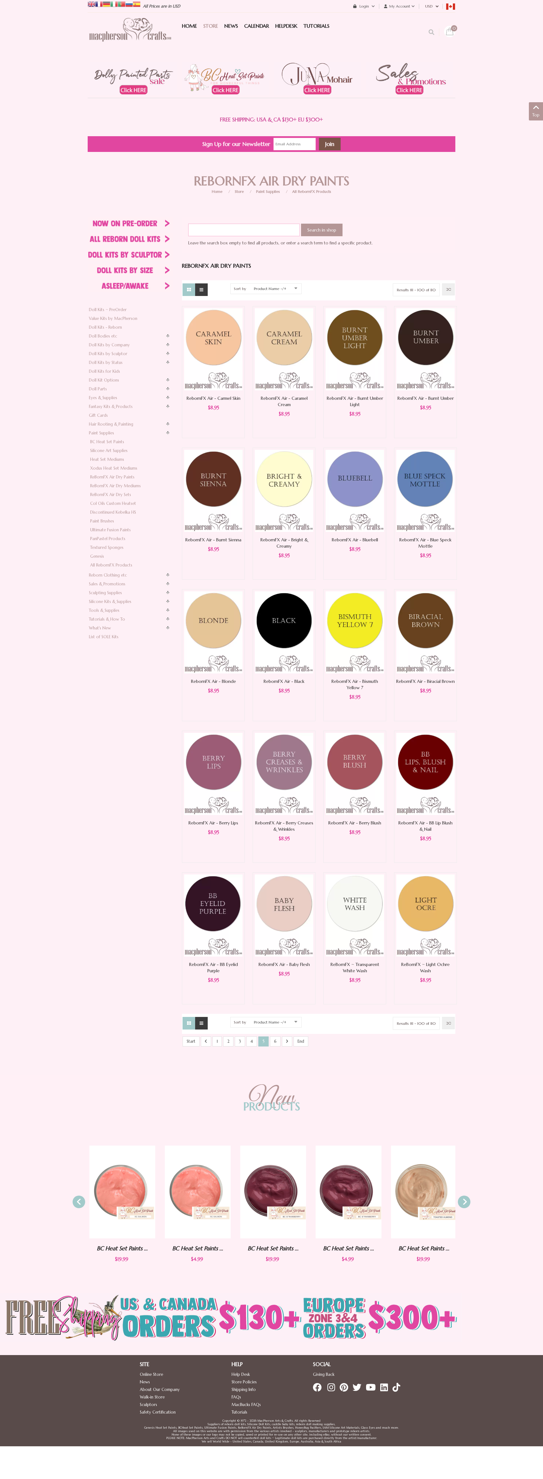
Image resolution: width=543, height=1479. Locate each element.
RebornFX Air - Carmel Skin (213, 398)
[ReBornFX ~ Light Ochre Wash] (425, 915)
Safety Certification (158, 1412)
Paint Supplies (268, 191)
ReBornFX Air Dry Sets (110, 494)
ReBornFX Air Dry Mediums (115, 485)
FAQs (236, 1397)
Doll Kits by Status (106, 362)
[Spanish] (136, 3)
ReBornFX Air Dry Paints (112, 477)
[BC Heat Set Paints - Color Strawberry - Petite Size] (347, 1192)
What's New (100, 628)
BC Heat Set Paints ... (120, 1248)
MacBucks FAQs (246, 1404)
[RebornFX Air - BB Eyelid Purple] (213, 915)
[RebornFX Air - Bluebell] (355, 490)
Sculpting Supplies (105, 592)
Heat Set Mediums (107, 459)
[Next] (287, 1041)
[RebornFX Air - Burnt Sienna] (213, 490)
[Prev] (206, 1041)
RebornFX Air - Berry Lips (213, 823)
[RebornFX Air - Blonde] (213, 632)
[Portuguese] (121, 3)
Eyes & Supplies (103, 397)
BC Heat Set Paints (107, 441)
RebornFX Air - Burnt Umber (426, 398)
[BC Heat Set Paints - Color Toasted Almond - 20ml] (422, 1192)
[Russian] (129, 3)
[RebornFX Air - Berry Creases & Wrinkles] (284, 773)
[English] (91, 3)
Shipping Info (244, 1389)
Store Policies (244, 1382)
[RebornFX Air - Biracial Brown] (425, 632)
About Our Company (160, 1389)
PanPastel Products (107, 538)
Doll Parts (98, 389)
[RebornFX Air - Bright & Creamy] (284, 490)
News (145, 1382)
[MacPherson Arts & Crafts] (130, 36)
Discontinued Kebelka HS (113, 512)
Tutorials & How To (107, 619)
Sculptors (148, 1404)
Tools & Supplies (104, 610)
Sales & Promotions (107, 584)
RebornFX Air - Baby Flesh (284, 964)
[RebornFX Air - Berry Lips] (213, 773)
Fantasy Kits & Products (111, 406)
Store (239, 191)
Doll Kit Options (104, 380)
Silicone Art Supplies (109, 450)
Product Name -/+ (270, 288)
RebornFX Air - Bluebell (355, 540)
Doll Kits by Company (109, 345)
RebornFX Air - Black (284, 681)
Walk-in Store (152, 1397)
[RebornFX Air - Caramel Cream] (284, 349)
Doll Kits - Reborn (105, 327)
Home (217, 191)
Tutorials (239, 1412)
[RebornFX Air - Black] (284, 632)
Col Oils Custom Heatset (113, 503)
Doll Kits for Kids (104, 371)
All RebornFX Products (311, 191)
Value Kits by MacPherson (113, 318)
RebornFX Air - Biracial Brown (425, 681)
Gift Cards (98, 415)
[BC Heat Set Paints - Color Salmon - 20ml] (121, 1192)
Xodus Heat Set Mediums (113, 468)
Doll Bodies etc (103, 336)
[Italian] (114, 3)
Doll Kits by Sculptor (108, 353)
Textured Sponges (106, 547)
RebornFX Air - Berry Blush (354, 823)
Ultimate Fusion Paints (110, 530)
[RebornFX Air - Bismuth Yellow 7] (355, 632)
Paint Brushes (102, 521)
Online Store (151, 1374)
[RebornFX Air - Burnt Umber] (425, 349)
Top (536, 115)
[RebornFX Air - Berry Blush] (355, 773)
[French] (99, 3)
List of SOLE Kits (103, 636)
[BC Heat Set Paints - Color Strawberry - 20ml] (271, 1192)
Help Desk (241, 1374)
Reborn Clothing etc (108, 575)
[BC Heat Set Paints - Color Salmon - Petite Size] (196, 1192)
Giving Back (323, 1374)
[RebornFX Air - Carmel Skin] (213, 349)
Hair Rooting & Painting (111, 424)
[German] (106, 3)
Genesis (97, 556)
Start (191, 1041)
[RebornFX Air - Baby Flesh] (284, 915)
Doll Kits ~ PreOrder (108, 309)
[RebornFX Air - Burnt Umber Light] (355, 349)
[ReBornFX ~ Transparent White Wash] (355, 915)
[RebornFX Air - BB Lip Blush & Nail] (425, 773)
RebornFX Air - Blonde (213, 681)
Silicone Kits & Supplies (110, 601)
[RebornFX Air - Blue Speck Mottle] (425, 490)
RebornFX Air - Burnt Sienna (213, 540)
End (301, 1041)
